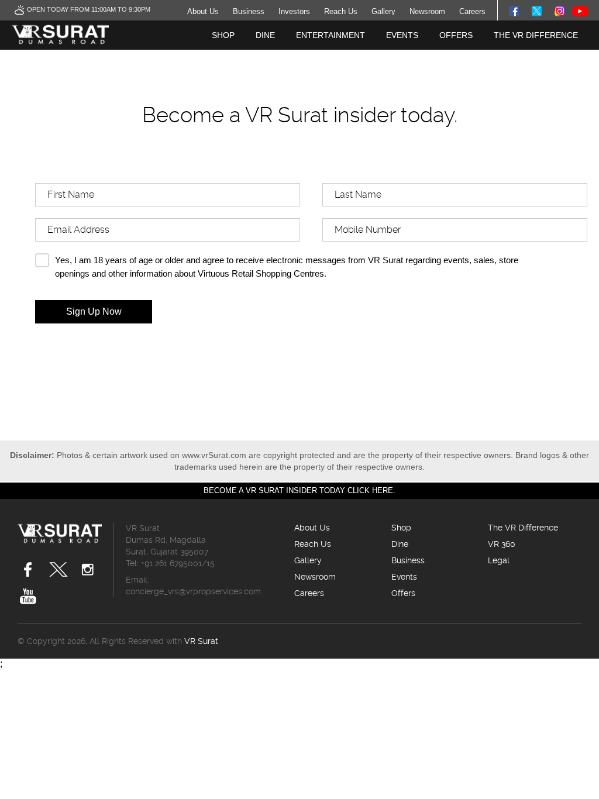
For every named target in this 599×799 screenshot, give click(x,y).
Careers (472, 11)
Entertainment (330, 35)
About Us (203, 11)
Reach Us (340, 11)
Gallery (383, 11)
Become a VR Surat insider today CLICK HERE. (299, 490)
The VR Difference (536, 35)
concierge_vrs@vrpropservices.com (193, 591)
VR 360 (501, 544)
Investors (294, 11)
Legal (499, 560)
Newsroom (427, 11)
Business (248, 11)
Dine (265, 35)
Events (402, 35)
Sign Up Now (94, 311)
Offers (456, 35)
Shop (223, 35)
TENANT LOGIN (547, 64)
